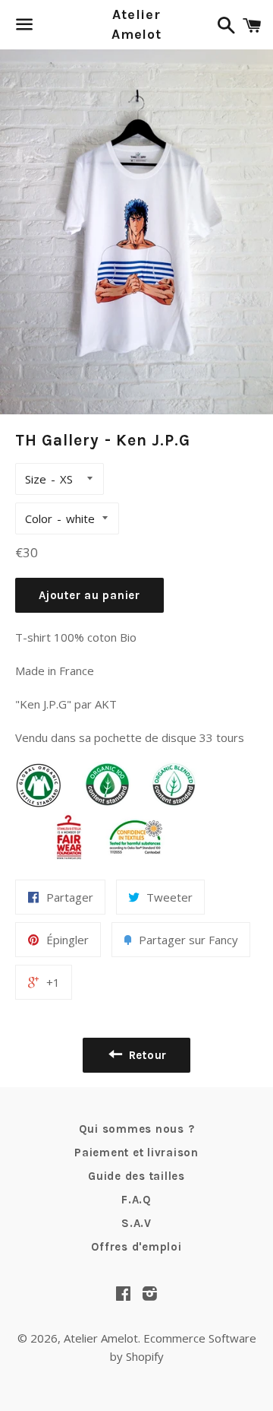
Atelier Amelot (136, 24)
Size (35, 479)
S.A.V (136, 1223)
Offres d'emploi (136, 1247)
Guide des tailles (136, 1176)
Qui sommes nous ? (137, 1129)
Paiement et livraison (136, 1152)
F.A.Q (136, 1199)
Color (38, 518)
